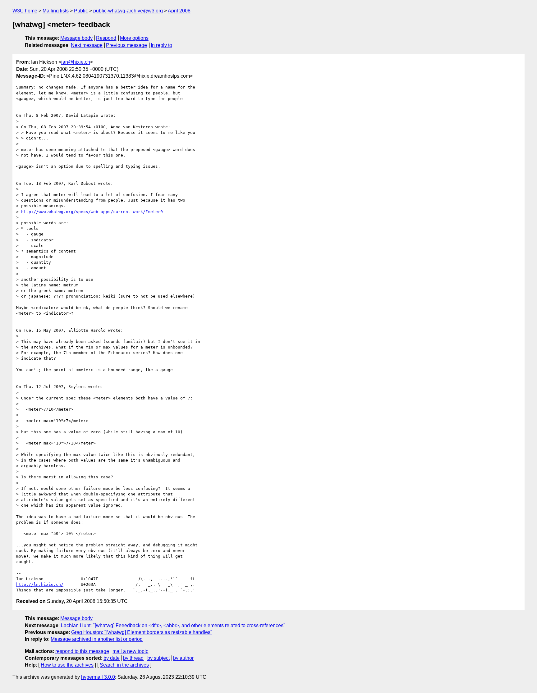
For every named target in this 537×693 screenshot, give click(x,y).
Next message (87, 45)
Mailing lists (56, 10)
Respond (106, 38)
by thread (133, 658)
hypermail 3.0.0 (98, 677)
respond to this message (82, 651)
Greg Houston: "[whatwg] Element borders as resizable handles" (141, 632)
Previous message (126, 45)
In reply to (161, 45)
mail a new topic (130, 651)
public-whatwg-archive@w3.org (128, 10)
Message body (76, 38)
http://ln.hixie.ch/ (39, 584)
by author (183, 658)
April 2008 (179, 10)
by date (111, 658)
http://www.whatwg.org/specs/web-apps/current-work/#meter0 (92, 211)
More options (134, 38)
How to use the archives (67, 665)
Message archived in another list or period (97, 639)
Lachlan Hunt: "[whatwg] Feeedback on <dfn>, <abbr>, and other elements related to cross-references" (173, 625)
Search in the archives (124, 665)
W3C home (24, 10)
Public (81, 10)
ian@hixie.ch (75, 62)
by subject (158, 658)
